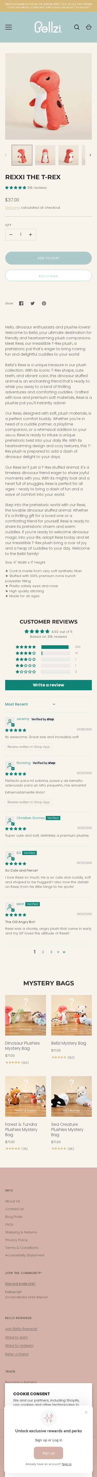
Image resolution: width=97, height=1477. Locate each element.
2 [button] (43, 951)
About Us (12, 1201)
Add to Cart (48, 258)
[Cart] (88, 27)
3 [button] (51, 951)
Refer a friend (16, 1354)
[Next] (90, 155)
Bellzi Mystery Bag (68, 1043)
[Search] (77, 27)
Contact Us (14, 1208)
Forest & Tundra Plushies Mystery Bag (21, 1129)
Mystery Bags (48, 983)
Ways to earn (16, 1337)
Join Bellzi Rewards (21, 1328)
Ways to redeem (19, 1345)
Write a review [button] (48, 685)
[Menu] (8, 27)
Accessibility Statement (24, 1255)
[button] (16, 187)
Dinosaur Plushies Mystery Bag (22, 1045)
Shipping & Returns (21, 1232)
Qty (8, 225)
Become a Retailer (21, 1382)
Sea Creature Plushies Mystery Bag (67, 1129)
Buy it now (48, 276)
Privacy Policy (16, 1240)
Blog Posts (14, 1216)
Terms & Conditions (21, 1247)
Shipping (12, 207)
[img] (15, 730)
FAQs (9, 1224)
